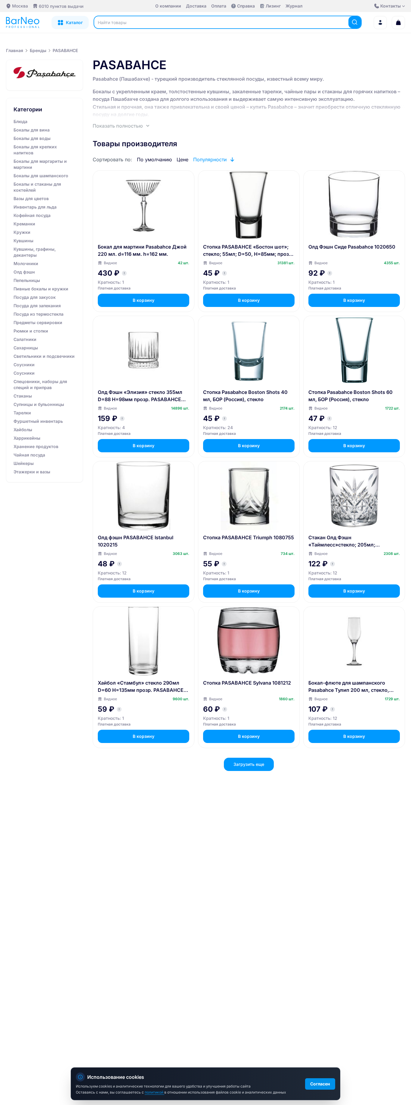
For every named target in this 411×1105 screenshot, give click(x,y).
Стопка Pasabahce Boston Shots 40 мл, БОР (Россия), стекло (245, 395)
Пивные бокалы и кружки (41, 288)
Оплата (218, 5)
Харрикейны (27, 438)
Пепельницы (27, 280)
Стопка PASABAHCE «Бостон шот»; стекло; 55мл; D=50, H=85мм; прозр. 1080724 (248, 251)
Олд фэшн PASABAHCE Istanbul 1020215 (135, 541)
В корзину (143, 300)
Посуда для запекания (37, 305)
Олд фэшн (24, 271)
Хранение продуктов (36, 446)
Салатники (25, 339)
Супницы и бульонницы (39, 404)
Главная (14, 50)
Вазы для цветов (31, 198)
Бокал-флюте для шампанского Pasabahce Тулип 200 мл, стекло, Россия (348, 687)
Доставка (196, 5)
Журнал (294, 5)
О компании (168, 5)
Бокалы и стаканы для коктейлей (37, 187)
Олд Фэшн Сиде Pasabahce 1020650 (351, 247)
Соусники (24, 364)
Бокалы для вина (32, 129)
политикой (154, 1092)
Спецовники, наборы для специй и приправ (40, 384)
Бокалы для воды (32, 138)
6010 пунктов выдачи (61, 6)
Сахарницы (26, 347)
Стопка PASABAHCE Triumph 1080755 (248, 537)
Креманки (24, 223)
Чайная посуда (29, 454)
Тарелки (22, 412)
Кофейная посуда (32, 215)
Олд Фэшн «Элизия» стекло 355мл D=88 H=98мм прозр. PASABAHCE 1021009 (140, 396)
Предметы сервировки (38, 322)
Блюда (20, 121)
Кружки (22, 232)
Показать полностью (118, 126)
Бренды (38, 50)
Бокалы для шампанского (41, 175)
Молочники (26, 263)
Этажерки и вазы (32, 471)
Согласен (320, 1083)
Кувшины (23, 240)
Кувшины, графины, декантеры (35, 252)
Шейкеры (24, 463)
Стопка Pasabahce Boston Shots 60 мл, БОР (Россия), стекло (350, 395)
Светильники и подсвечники (44, 356)
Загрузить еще (248, 764)
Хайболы (23, 429)
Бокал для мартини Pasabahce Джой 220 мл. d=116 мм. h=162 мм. (142, 250)
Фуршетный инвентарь (38, 421)
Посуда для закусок (35, 297)
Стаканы (23, 395)
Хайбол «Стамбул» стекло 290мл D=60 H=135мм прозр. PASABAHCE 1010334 (141, 687)
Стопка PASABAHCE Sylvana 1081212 (247, 683)
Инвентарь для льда (35, 206)
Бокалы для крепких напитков (35, 149)
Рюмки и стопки (31, 330)
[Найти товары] (354, 22)
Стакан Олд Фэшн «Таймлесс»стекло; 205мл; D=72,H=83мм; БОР (341, 541)
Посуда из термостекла (38, 314)
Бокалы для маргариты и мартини (40, 164)
